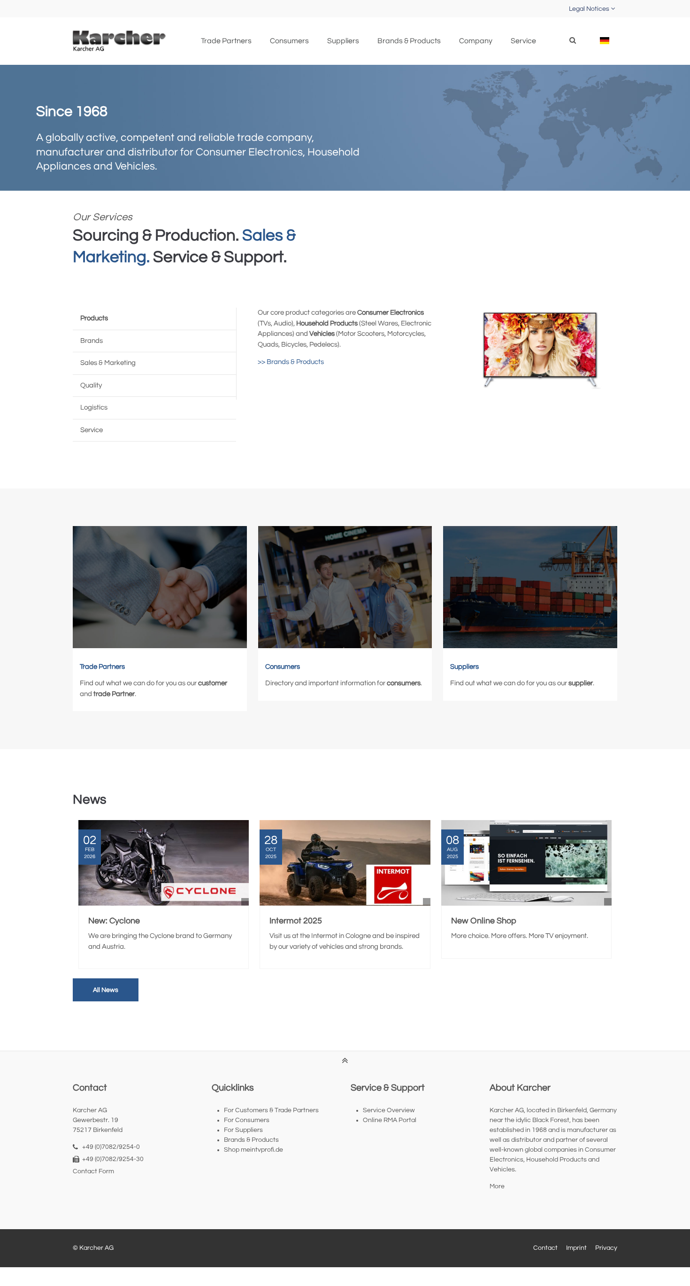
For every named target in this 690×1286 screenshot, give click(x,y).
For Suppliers (243, 1130)
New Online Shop (483, 920)
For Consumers (246, 1120)
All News (105, 989)
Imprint (576, 1248)
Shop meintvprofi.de (253, 1150)
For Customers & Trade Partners (271, 1110)
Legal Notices (589, 9)
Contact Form (93, 1171)
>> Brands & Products (291, 361)
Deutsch (604, 40)
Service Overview (389, 1110)
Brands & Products (251, 1140)
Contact (545, 1248)
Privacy (606, 1248)
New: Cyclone (114, 920)
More (497, 1186)
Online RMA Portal (389, 1120)
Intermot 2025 (295, 920)
